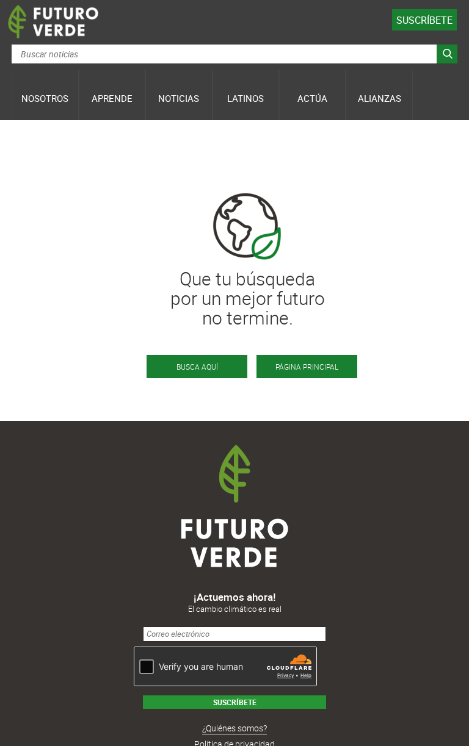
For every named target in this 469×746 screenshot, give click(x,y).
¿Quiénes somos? (234, 728)
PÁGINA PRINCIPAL (306, 366)
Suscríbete (424, 20)
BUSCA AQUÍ (197, 366)
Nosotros (44, 98)
